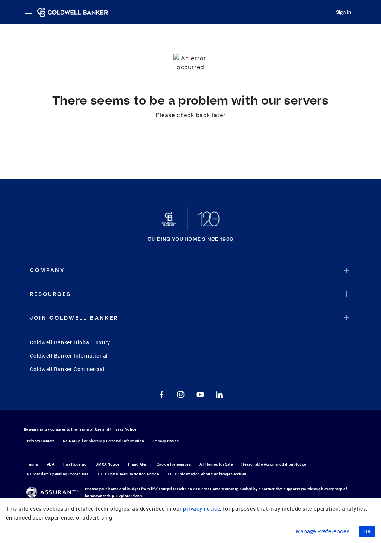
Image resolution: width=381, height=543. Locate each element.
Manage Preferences (323, 531)
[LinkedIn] (219, 394)
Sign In (343, 12)
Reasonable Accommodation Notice (273, 464)
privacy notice (201, 508)
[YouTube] (200, 394)
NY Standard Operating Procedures (58, 474)
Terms (32, 464)
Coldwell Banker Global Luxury (70, 342)
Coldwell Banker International (69, 355)
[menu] (30, 11)
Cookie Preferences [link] (173, 464)
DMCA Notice (107, 464)
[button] (190, 270)
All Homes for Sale (216, 464)
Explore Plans (129, 496)
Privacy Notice (123, 429)
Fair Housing (75, 464)
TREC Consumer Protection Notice (128, 474)
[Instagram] (181, 394)
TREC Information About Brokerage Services (206, 474)
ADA (50, 464)
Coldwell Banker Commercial (67, 369)
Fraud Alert (137, 464)
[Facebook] (161, 394)
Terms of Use (90, 429)
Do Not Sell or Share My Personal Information (103, 440)
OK (367, 531)
